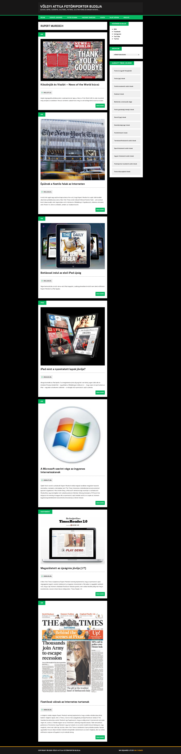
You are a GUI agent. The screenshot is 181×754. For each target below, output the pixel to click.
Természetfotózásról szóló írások (125, 141)
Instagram (117, 34)
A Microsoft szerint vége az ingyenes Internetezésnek (63, 470)
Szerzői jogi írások (120, 117)
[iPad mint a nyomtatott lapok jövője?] (73, 364)
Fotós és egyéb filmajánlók (123, 71)
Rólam (43, 17)
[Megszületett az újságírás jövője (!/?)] (73, 563)
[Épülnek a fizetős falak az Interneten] (73, 179)
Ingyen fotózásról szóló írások (124, 156)
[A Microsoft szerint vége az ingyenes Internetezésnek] (73, 464)
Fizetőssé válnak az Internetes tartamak (65, 702)
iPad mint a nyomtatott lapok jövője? (63, 369)
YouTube (117, 36)
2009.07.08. (48, 480)
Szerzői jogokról (56, 17)
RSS (115, 29)
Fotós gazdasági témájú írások (124, 109)
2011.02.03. (48, 281)
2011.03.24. (48, 192)
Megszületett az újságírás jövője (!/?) (63, 568)
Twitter (116, 39)
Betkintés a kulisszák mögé (123, 102)
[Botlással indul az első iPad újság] (73, 268)
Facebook (117, 31)
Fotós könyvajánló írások (122, 172)
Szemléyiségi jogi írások (122, 125)
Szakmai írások (119, 94)
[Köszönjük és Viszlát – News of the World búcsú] (73, 80)
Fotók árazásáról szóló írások (123, 86)
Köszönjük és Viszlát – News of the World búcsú (70, 84)
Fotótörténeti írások (120, 133)
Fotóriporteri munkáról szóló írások (125, 164)
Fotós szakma (72, 17)
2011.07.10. (47, 93)
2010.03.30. (48, 377)
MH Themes (138, 750)
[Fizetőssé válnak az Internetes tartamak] (73, 697)
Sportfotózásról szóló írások (123, 148)
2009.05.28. (48, 576)
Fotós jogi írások (119, 78)
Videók (102, 17)
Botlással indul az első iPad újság (61, 273)
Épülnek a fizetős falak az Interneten (63, 184)
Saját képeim (114, 17)
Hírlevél (126, 17)
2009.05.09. (48, 710)
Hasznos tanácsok (88, 17)
